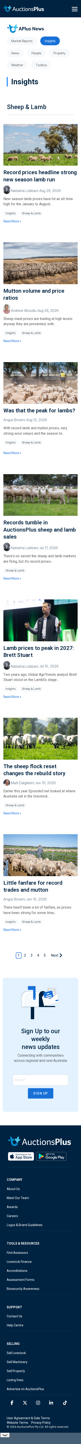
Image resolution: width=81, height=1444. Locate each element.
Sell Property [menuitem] (16, 1371)
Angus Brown (14, 420)
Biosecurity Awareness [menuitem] (23, 1289)
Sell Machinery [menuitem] (17, 1362)
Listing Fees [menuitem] (15, 1380)
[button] (75, 9)
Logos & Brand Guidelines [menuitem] (25, 1225)
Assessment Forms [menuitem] (20, 1280)
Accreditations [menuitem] (17, 1271)
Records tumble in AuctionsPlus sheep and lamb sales (39, 529)
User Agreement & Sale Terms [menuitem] (28, 1418)
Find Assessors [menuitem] (17, 1252)
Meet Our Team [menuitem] (18, 1198)
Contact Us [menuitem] (14, 1316)
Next (54, 955)
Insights (11, 213)
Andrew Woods (23, 310)
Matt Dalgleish (22, 783)
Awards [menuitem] (12, 1207)
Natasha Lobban (24, 190)
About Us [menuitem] (13, 1189)
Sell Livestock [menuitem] (16, 1353)
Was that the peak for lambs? (39, 410)
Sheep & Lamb (31, 213)
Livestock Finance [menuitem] (19, 1262)
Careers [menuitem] (12, 1216)
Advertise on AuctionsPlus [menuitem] (25, 1389)
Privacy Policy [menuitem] (41, 1422)
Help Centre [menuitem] (15, 1325)
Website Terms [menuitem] (17, 1422)
